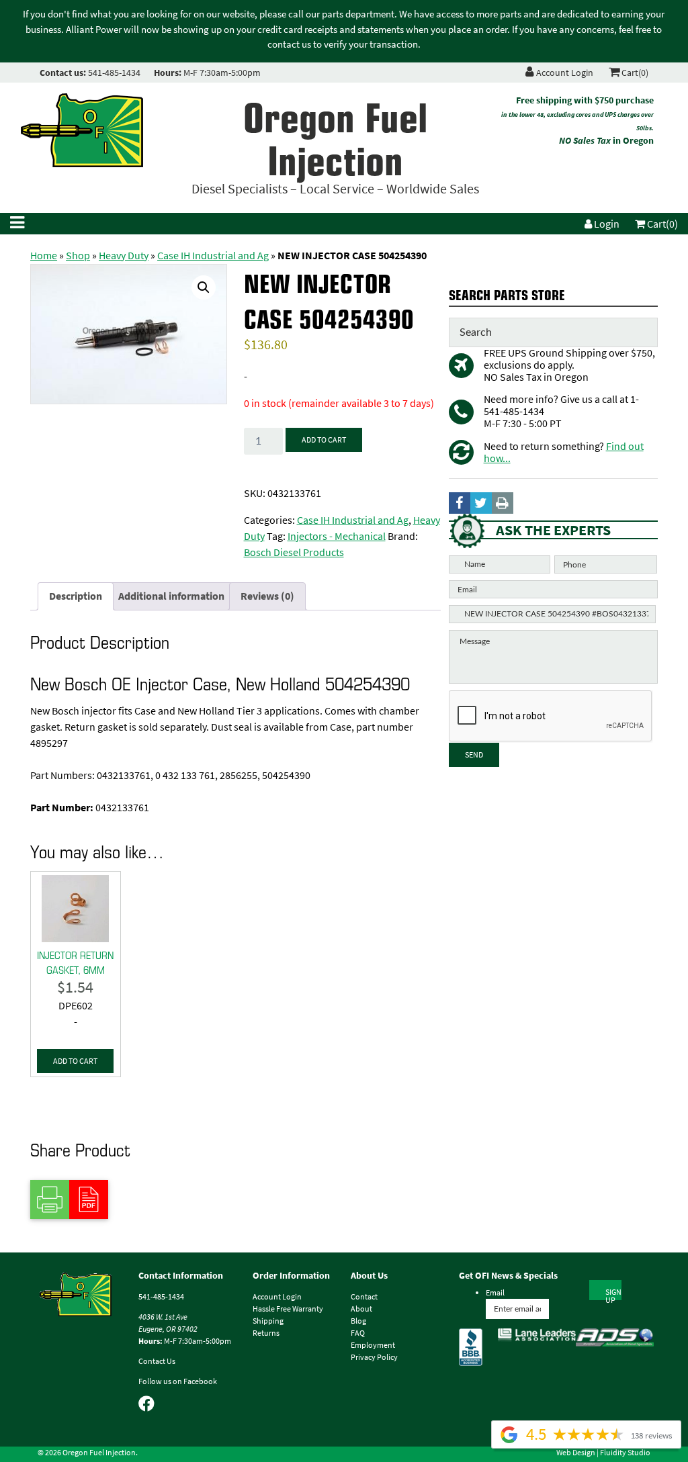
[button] (203, 287)
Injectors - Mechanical (337, 536)
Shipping (268, 1321)
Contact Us (156, 1361)
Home (43, 255)
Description (75, 596)
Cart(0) (633, 72)
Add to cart (324, 440)
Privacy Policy (374, 1357)
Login (605, 224)
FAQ (358, 1333)
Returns (266, 1333)
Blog (358, 1321)
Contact (364, 1296)
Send (474, 754)
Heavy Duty (123, 255)
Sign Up (613, 1293)
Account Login (563, 72)
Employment (373, 1345)
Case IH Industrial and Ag (213, 255)
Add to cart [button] (75, 1061)
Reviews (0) (267, 596)
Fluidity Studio (625, 1452)
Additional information (171, 596)
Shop (78, 255)
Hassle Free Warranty (288, 1309)
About (361, 1309)
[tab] (76, 596)
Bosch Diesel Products (294, 552)
